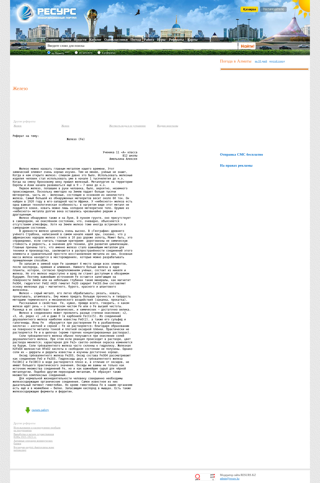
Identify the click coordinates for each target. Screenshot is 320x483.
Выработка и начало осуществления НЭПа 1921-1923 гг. (34, 435)
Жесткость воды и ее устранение (127, 125)
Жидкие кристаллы (167, 125)
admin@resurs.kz (229, 478)
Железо (18, 125)
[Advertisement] (115, 69)
